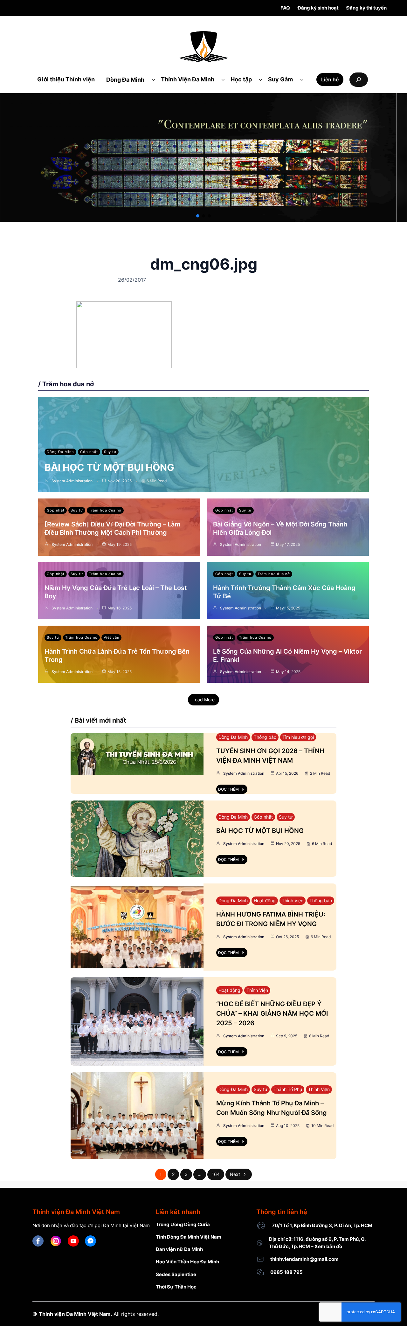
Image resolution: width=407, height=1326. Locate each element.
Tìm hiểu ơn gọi (298, 737)
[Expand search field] (358, 79)
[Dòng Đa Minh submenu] (153, 79)
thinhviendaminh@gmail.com (304, 1259)
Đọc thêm (228, 789)
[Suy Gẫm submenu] (302, 79)
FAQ (285, 8)
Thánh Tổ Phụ (287, 1089)
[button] (197, 215)
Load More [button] (203, 699)
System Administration (72, 480)
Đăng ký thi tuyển (366, 8)
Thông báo (265, 737)
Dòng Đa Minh (60, 452)
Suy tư (110, 452)
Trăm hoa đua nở (105, 510)
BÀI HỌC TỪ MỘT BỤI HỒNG (109, 467)
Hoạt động (265, 900)
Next (235, 1174)
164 (216, 1174)
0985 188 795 (286, 1272)
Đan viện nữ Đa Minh (179, 1249)
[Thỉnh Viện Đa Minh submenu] (223, 79)
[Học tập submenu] (260, 79)
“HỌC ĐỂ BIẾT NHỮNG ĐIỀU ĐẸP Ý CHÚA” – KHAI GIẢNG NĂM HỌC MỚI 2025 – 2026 (272, 1013)
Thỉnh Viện (292, 900)
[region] (203, 157)
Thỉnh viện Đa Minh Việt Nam (75, 1314)
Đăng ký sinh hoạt (318, 8)
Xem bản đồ (328, 1246)
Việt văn (111, 637)
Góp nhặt (89, 452)
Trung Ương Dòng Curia (183, 1224)
